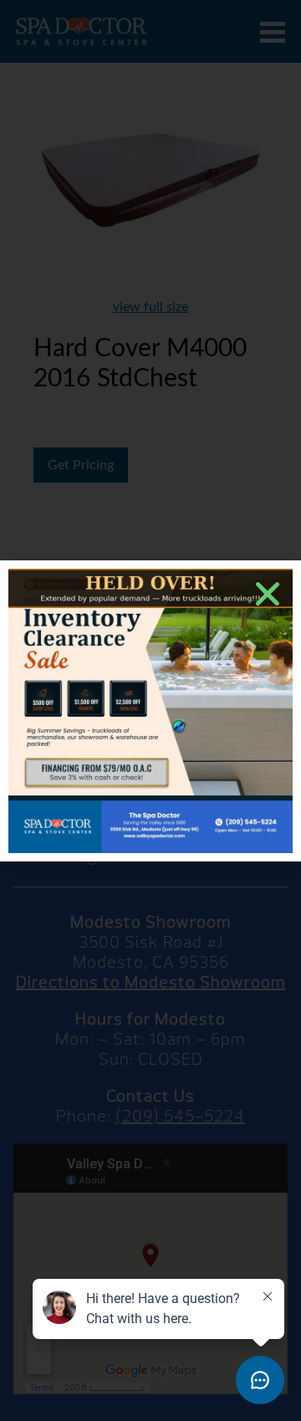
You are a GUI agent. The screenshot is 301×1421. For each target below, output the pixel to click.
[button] (267, 594)
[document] (150, 710)
